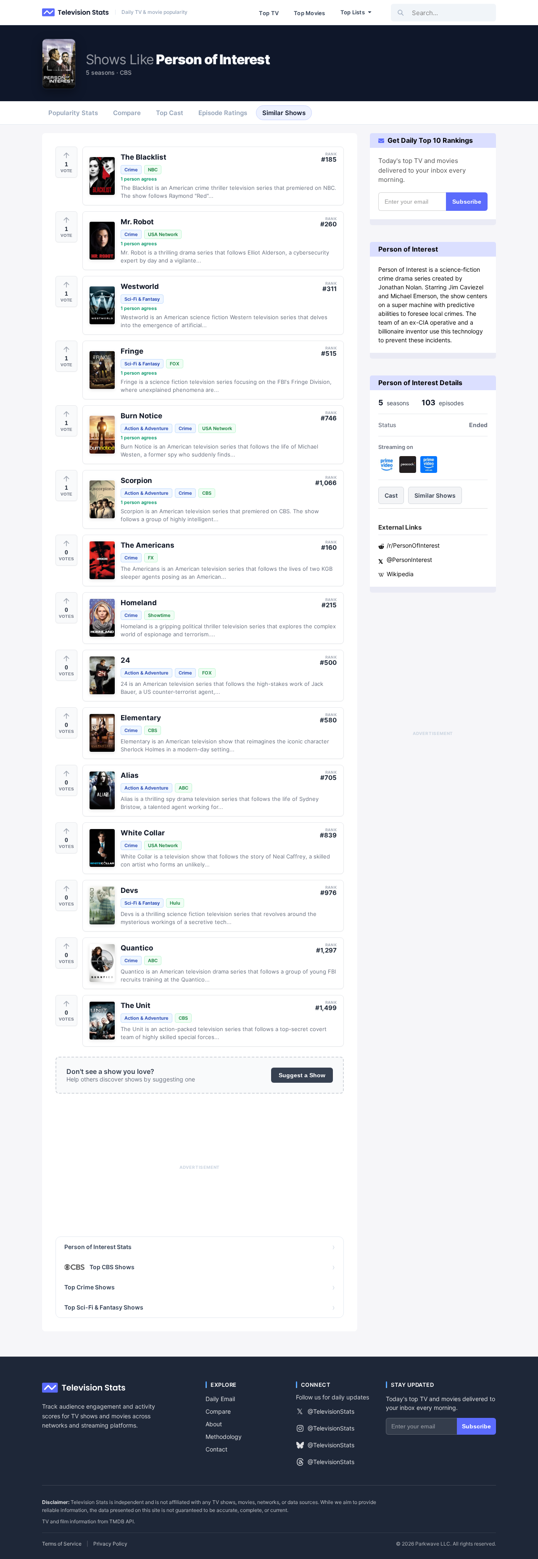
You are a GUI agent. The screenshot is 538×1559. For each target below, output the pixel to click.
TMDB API (121, 1521)
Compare (218, 1411)
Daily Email (220, 1398)
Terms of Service (62, 1543)
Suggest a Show (302, 1075)
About (214, 1424)
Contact (216, 1449)
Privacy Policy (110, 1543)
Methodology (224, 1436)
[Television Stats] (75, 12)
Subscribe (466, 201)
